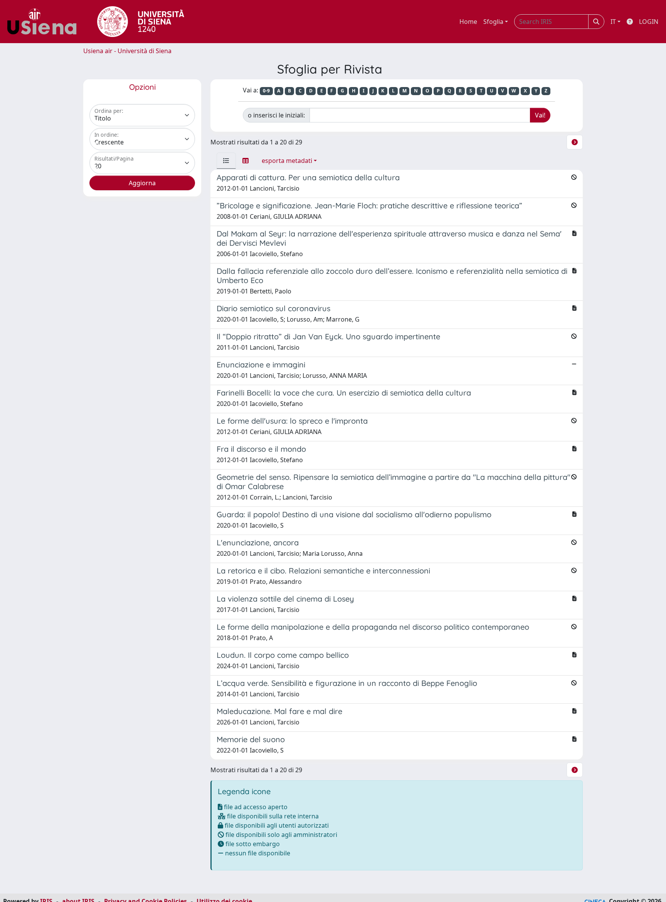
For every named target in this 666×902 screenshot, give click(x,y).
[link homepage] (45, 22)
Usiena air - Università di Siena (127, 51)
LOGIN (648, 21)
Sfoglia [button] (493, 21)
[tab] (226, 161)
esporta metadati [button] (287, 160)
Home (468, 21)
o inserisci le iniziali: (276, 115)
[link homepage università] (140, 22)
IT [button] (613, 21)
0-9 (266, 90)
